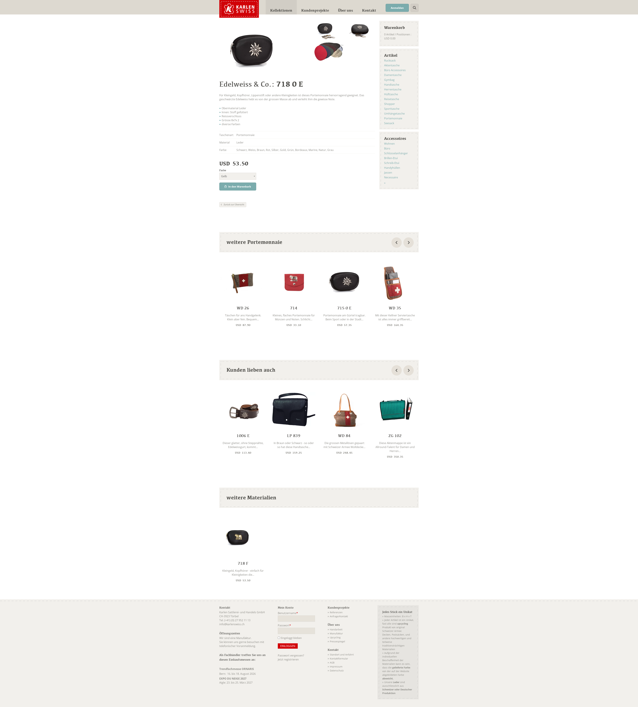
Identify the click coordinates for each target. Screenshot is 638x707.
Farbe (222, 170)
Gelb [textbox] (224, 176)
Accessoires (395, 138)
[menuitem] (281, 7)
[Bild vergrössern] (329, 31)
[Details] (243, 295)
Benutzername (288, 613)
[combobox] (237, 176)
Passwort (284, 626)
